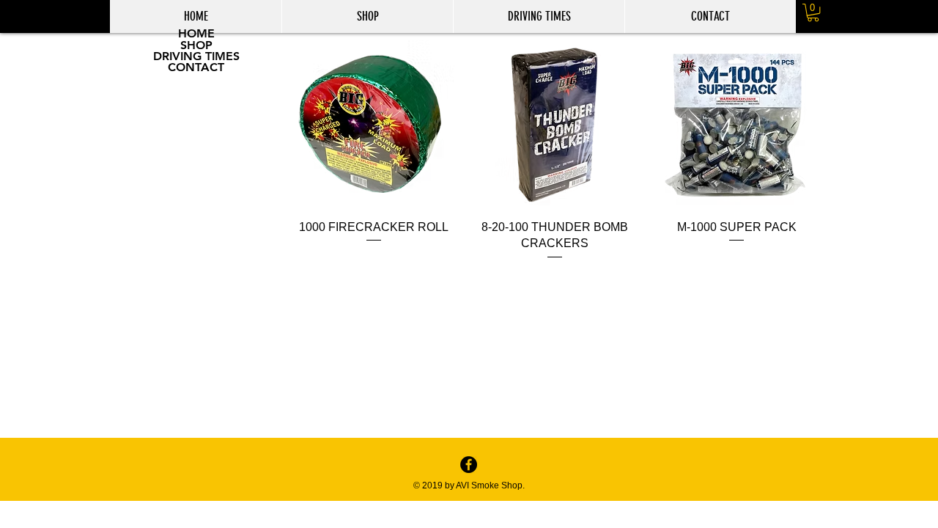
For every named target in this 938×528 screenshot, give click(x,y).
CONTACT (196, 67)
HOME (196, 33)
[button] (813, 12)
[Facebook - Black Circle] (468, 464)
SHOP (196, 45)
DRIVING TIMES (196, 56)
